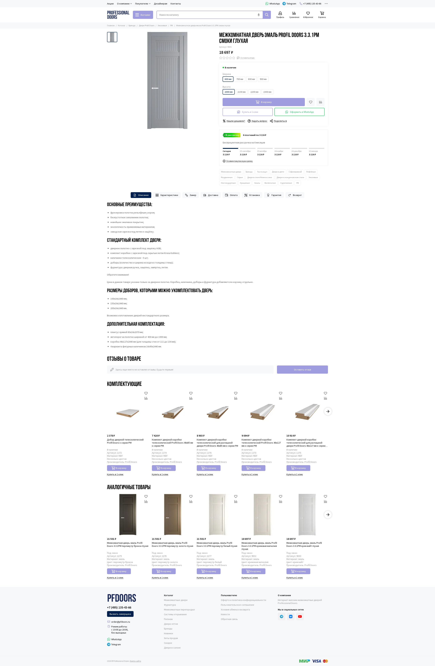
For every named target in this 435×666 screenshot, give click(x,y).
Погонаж (168, 619)
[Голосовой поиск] (259, 15)
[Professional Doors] (118, 15)
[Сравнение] (320, 102)
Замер (193, 195)
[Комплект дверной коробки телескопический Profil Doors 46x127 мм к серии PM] (262, 411)
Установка (254, 195)
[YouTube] (300, 616)
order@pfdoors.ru (120, 621)
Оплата (234, 195)
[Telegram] (281, 616)
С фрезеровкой (295, 171)
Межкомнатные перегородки (179, 609)
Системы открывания (175, 614)
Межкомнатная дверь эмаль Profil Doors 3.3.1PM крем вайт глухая (304, 544)
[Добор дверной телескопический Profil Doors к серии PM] (128, 411)
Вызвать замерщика (120, 613)
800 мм (251, 79)
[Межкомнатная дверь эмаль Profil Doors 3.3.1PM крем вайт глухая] (307, 514)
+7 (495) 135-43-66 (312, 3)
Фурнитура (170, 604)
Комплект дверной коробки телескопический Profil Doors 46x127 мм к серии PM (261, 442)
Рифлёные (311, 171)
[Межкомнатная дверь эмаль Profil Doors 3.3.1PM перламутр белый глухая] (217, 514)
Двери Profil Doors (146, 25)
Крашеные (245, 183)
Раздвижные (226, 177)
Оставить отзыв (302, 369)
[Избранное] (311, 102)
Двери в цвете (278, 171)
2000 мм (229, 91)
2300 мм (267, 91)
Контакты (176, 3)
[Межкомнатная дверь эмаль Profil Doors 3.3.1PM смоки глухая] (167, 80)
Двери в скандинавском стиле (290, 177)
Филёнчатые (270, 183)
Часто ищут (262, 171)
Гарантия (276, 195)
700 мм (239, 79)
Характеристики (169, 195)
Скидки (168, 642)
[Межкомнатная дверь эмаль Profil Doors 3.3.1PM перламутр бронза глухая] (128, 514)
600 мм (228, 79)
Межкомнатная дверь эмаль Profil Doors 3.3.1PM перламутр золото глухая (172, 544)
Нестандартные (228, 183)
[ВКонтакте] (290, 616)
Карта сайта (135, 661)
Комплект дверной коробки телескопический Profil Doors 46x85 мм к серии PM (172, 442)
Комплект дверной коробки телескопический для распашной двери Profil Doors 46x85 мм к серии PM (217, 442)
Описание (143, 195)
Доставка (213, 195)
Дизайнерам (160, 3)
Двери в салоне (172, 647)
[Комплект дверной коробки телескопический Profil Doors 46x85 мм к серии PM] (172, 411)
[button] (107, 411)
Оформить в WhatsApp (302, 111)
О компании (284, 595)
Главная (111, 25)
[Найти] (267, 15)
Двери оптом (171, 623)
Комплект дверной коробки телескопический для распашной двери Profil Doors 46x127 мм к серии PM (305, 442)
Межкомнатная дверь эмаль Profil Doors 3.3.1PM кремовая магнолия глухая (259, 546)
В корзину (121, 468)
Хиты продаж (171, 638)
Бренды (132, 25)
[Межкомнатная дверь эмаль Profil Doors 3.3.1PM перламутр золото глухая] (172, 514)
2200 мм (254, 91)
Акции (110, 3)
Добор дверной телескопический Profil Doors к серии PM (125, 441)
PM (171, 25)
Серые (240, 177)
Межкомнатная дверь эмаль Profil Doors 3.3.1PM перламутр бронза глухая (127, 544)
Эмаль (257, 183)
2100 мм (242, 91)
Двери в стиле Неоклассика (259, 177)
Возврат (297, 195)
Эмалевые (162, 25)
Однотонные (286, 183)
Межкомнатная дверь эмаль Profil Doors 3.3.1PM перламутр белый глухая (217, 544)
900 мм (263, 79)
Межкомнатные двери (231, 171)
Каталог (121, 25)
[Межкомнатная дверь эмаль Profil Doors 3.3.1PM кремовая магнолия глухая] (262, 514)
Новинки (168, 633)
